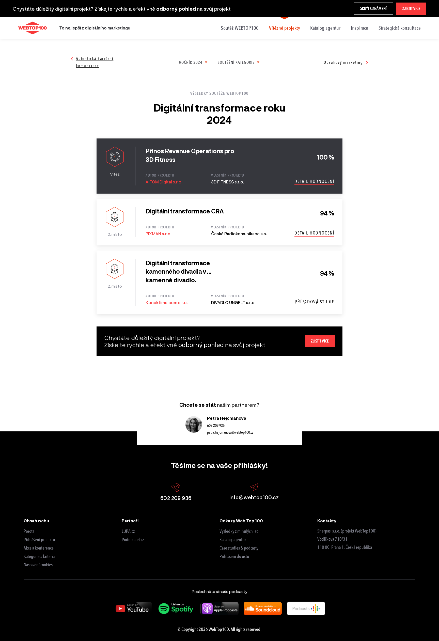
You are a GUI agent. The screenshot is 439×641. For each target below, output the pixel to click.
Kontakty (326, 520)
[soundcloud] (263, 608)
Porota (29, 531)
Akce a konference (39, 548)
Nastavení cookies (38, 565)
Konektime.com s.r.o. (167, 302)
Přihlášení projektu (39, 539)
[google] (306, 608)
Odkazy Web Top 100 (241, 520)
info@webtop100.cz (254, 497)
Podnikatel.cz (133, 539)
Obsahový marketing (343, 62)
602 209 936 (216, 425)
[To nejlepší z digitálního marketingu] (32, 28)
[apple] (219, 608)
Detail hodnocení (314, 181)
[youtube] (133, 608)
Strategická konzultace (400, 28)
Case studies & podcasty (239, 548)
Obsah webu (36, 520)
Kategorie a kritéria (39, 556)
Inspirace (359, 28)
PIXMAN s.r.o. (158, 233)
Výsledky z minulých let (239, 531)
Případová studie (314, 302)
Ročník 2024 (190, 62)
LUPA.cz (128, 531)
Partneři (130, 520)
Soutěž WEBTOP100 (240, 28)
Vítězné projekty (284, 28)
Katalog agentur (325, 28)
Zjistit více (411, 8)
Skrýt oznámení (373, 8)
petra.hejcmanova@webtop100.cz (230, 432)
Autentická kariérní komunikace (94, 62)
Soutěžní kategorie (236, 62)
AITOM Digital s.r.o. (164, 181)
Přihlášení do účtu (234, 556)
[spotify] (176, 608)
